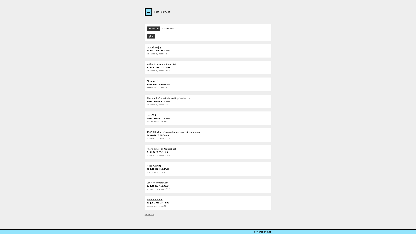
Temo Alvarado (154, 199)
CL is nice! (152, 81)
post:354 (151, 115)
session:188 (164, 155)
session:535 (161, 88)
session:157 (161, 172)
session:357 (164, 105)
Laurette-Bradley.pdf (157, 183)
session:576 (164, 54)
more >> (149, 214)
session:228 (164, 138)
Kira (269, 232)
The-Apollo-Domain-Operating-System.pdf (169, 98)
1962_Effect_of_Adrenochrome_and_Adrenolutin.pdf (174, 132)
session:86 (161, 206)
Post (156, 12)
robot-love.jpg (154, 47)
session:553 (164, 71)
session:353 (161, 122)
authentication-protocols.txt (161, 64)
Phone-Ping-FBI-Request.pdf (161, 149)
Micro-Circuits (154, 166)
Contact (165, 12)
